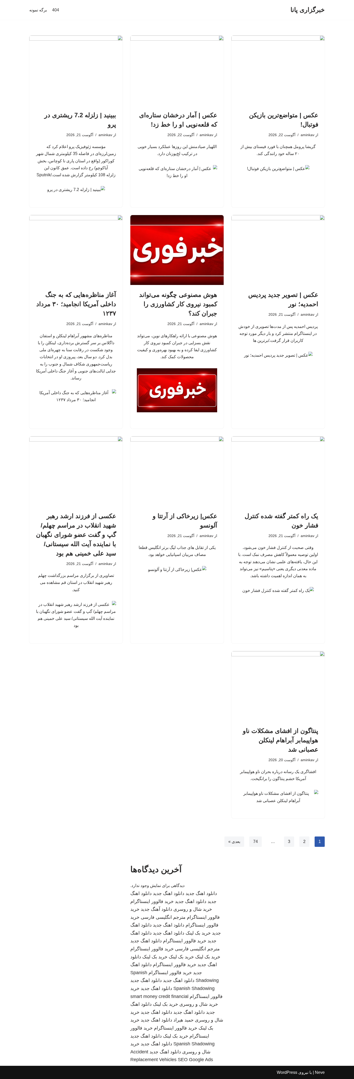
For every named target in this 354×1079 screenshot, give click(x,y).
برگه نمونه (38, 10)
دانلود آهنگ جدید (156, 909)
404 (55, 10)
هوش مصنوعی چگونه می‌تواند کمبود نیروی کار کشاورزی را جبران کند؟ (178, 304)
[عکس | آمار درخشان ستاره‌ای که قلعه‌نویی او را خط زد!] (177, 70)
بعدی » (234, 841)
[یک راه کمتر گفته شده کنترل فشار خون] (278, 471)
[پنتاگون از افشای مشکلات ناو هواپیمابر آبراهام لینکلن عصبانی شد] (278, 686)
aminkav (307, 135)
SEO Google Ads (195, 1059)
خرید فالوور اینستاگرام (152, 901)
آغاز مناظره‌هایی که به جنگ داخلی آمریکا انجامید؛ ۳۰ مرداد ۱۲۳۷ (76, 304)
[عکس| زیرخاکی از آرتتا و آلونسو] (177, 471)
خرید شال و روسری (192, 909)
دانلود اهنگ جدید (201, 893)
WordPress (287, 1072)
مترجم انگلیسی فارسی (163, 917)
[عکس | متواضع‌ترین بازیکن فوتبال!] (278, 70)
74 (255, 841)
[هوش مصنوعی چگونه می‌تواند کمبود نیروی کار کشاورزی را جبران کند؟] (177, 250)
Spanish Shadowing (194, 988)
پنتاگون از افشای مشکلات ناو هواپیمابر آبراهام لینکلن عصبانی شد (280, 740)
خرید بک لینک (198, 933)
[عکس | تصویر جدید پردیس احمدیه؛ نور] (278, 250)
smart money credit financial (159, 996)
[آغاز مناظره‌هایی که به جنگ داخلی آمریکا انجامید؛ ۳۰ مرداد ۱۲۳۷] (76, 250)
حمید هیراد (183, 1020)
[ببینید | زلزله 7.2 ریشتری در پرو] (76, 70)
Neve (320, 1072)
